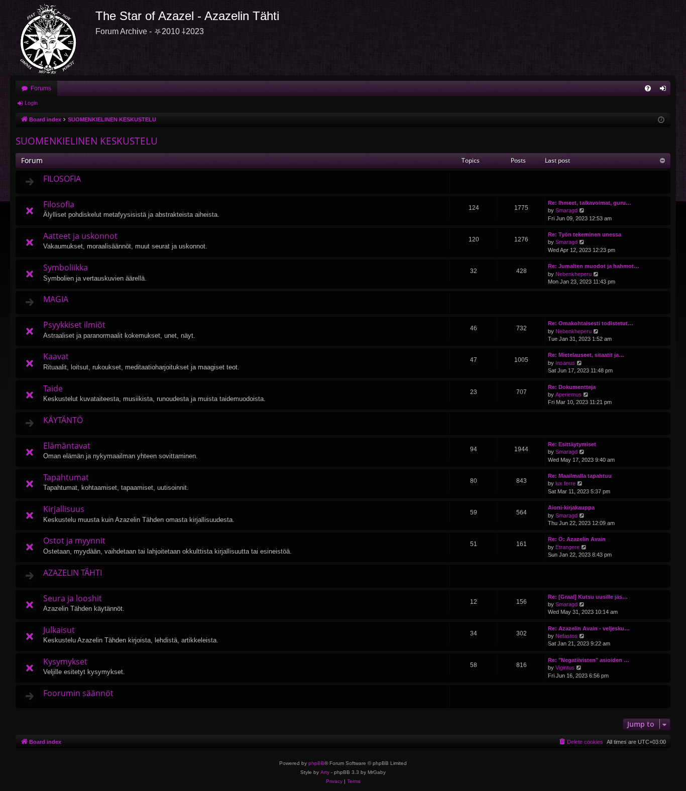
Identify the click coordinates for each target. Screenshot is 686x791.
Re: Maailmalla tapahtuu (580, 476)
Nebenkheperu (573, 274)
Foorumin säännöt (78, 693)
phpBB (316, 763)
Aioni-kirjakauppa (571, 507)
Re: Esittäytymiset (572, 444)
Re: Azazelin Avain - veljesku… (589, 628)
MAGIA (55, 299)
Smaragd (566, 210)
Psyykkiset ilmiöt (74, 324)
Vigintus (565, 668)
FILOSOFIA (62, 178)
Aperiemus (568, 394)
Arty (324, 772)
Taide (53, 388)
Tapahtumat (66, 477)
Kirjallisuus (63, 508)
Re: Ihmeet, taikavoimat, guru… (589, 203)
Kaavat (56, 356)
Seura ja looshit (72, 598)
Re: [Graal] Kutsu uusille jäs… (588, 597)
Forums (41, 88)
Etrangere (567, 547)
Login (31, 103)
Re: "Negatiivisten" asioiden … (588, 660)
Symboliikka (65, 267)
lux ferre (565, 483)
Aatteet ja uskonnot (80, 235)
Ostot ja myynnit (74, 540)
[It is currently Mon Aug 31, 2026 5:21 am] (661, 120)
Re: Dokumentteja (572, 387)
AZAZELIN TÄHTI (72, 572)
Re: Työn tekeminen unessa (584, 234)
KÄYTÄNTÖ (63, 420)
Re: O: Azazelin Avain (577, 539)
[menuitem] (647, 88)
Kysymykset (65, 661)
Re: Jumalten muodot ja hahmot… (593, 266)
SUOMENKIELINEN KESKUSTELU (87, 141)
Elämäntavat (66, 445)
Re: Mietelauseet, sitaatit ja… (586, 355)
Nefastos (566, 636)
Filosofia (58, 204)
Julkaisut (59, 629)
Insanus (565, 363)
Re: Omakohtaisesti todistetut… (590, 323)
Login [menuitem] (664, 90)
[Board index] (52, 37)
